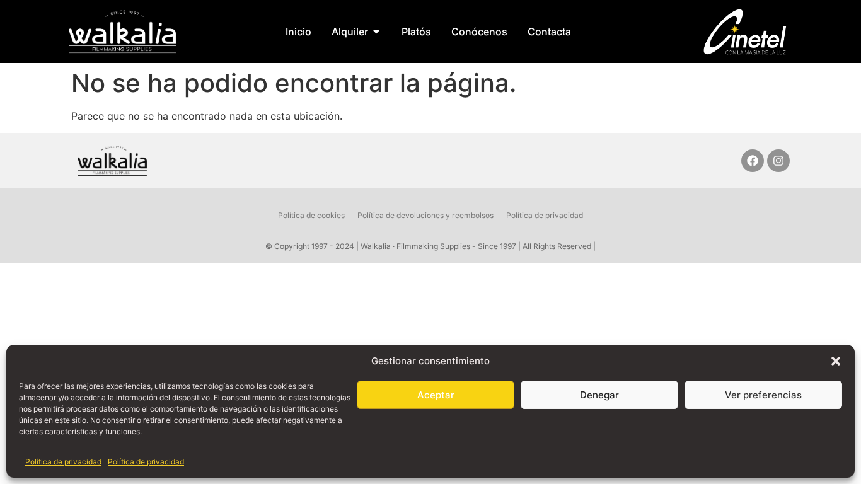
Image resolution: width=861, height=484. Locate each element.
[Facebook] (752, 160)
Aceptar (435, 395)
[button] (835, 361)
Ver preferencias (763, 395)
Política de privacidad (63, 461)
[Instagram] (778, 160)
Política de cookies (311, 215)
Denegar (599, 395)
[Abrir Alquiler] (376, 31)
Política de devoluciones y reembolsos (425, 215)
